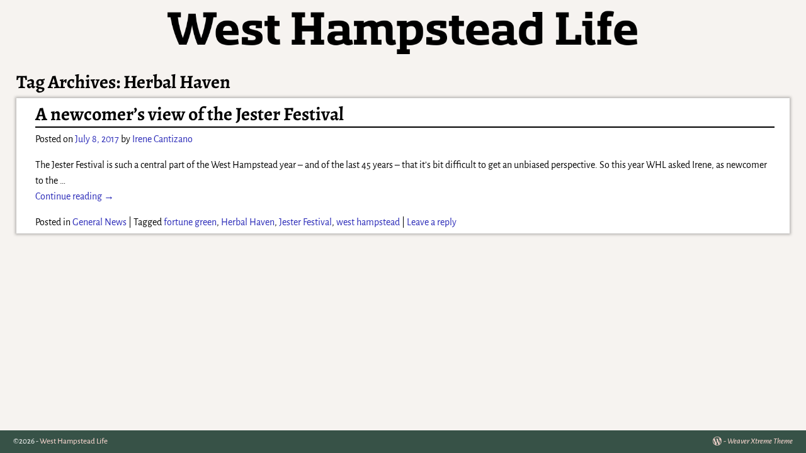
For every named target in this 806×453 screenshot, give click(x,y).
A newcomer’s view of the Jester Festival (189, 113)
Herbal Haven (248, 222)
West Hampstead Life (74, 441)
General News (99, 222)
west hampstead (368, 222)
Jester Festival (305, 222)
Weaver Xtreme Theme (760, 441)
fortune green (190, 222)
